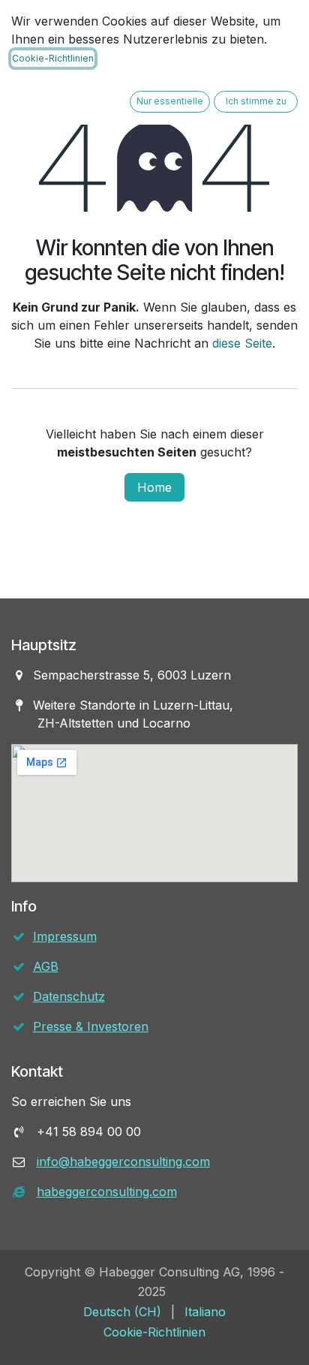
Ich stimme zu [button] (256, 101)
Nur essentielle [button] (169, 101)
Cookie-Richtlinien (53, 58)
